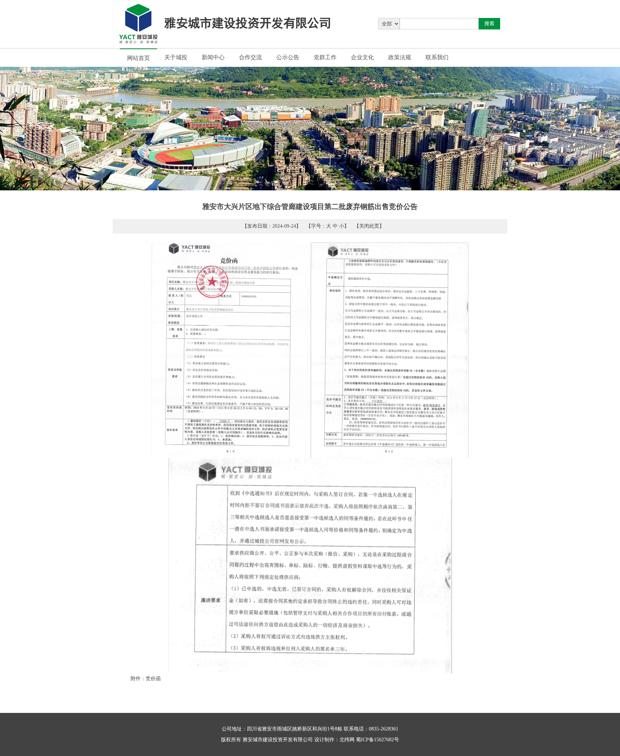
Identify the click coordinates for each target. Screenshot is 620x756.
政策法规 (399, 57)
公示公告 (287, 57)
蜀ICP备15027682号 (377, 739)
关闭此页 (369, 226)
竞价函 (153, 678)
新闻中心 (213, 57)
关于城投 (175, 57)
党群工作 (325, 57)
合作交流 (250, 57)
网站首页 (138, 58)
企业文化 (362, 57)
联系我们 (437, 57)
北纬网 (346, 739)
